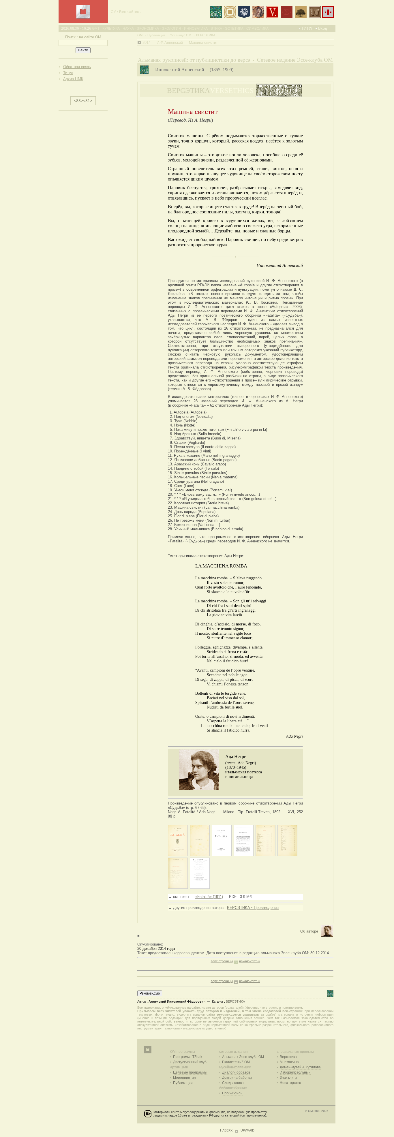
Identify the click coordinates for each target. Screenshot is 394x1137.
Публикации (183, 1083)
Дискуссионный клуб (190, 1062)
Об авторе (309, 931)
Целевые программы (190, 1072)
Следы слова (233, 1083)
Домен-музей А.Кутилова (300, 1067)
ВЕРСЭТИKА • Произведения (253, 907)
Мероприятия (184, 1078)
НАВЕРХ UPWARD (237, 1130)
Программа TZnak (187, 1057)
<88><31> (83, 100)
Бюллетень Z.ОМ (236, 1062)
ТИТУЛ (307, 28)
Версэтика (288, 1057)
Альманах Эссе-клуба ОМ (243, 1057)
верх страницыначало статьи (235, 961)
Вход (322, 28)
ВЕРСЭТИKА (235, 1001)
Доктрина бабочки (237, 1078)
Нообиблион (232, 1093)
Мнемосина (289, 1062)
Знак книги (288, 1078)
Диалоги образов (236, 1072)
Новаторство (290, 1083)
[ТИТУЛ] (83, 17)
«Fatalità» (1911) (209, 896)
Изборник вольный (295, 1072)
